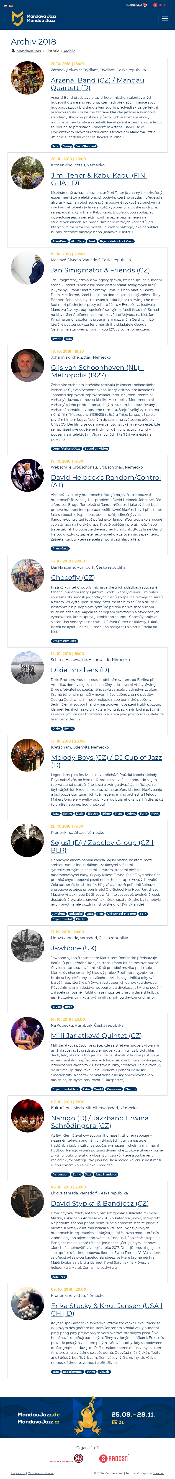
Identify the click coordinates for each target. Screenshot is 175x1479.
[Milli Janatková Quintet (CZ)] (27, 1033)
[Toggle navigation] (165, 18)
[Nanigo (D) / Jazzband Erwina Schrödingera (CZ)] (27, 1116)
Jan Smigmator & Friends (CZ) (100, 270)
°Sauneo (158, 1473)
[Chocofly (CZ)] (27, 575)
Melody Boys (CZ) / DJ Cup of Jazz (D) (106, 761)
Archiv (69, 51)
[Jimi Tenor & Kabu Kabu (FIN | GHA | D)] (27, 172)
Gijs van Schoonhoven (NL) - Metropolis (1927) (97, 371)
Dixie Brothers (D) (80, 670)
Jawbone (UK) (74, 948)
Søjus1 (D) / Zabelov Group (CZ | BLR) (102, 846)
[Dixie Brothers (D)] (27, 667)
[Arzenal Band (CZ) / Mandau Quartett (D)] (27, 77)
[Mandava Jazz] (34, 18)
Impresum (18, 1473)
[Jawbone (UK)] (27, 945)
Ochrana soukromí (41, 1473)
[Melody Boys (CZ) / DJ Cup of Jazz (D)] (27, 755)
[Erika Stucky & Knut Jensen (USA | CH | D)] (27, 1303)
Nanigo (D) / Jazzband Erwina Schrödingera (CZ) (100, 1122)
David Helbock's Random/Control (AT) (106, 481)
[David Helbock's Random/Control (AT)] (27, 475)
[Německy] (11, 6)
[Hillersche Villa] (136, 4)
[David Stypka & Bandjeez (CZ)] (27, 1201)
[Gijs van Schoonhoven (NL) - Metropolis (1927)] (27, 365)
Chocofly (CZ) (73, 577)
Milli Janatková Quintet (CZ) (96, 1035)
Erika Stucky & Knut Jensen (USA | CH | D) (107, 1309)
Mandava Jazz (28, 51)
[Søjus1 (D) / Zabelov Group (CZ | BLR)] (27, 840)
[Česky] (5, 6)
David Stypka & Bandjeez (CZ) (100, 1203)
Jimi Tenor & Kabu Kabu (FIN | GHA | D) (100, 179)
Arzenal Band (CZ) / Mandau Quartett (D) (97, 84)
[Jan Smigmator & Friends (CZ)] (27, 268)
